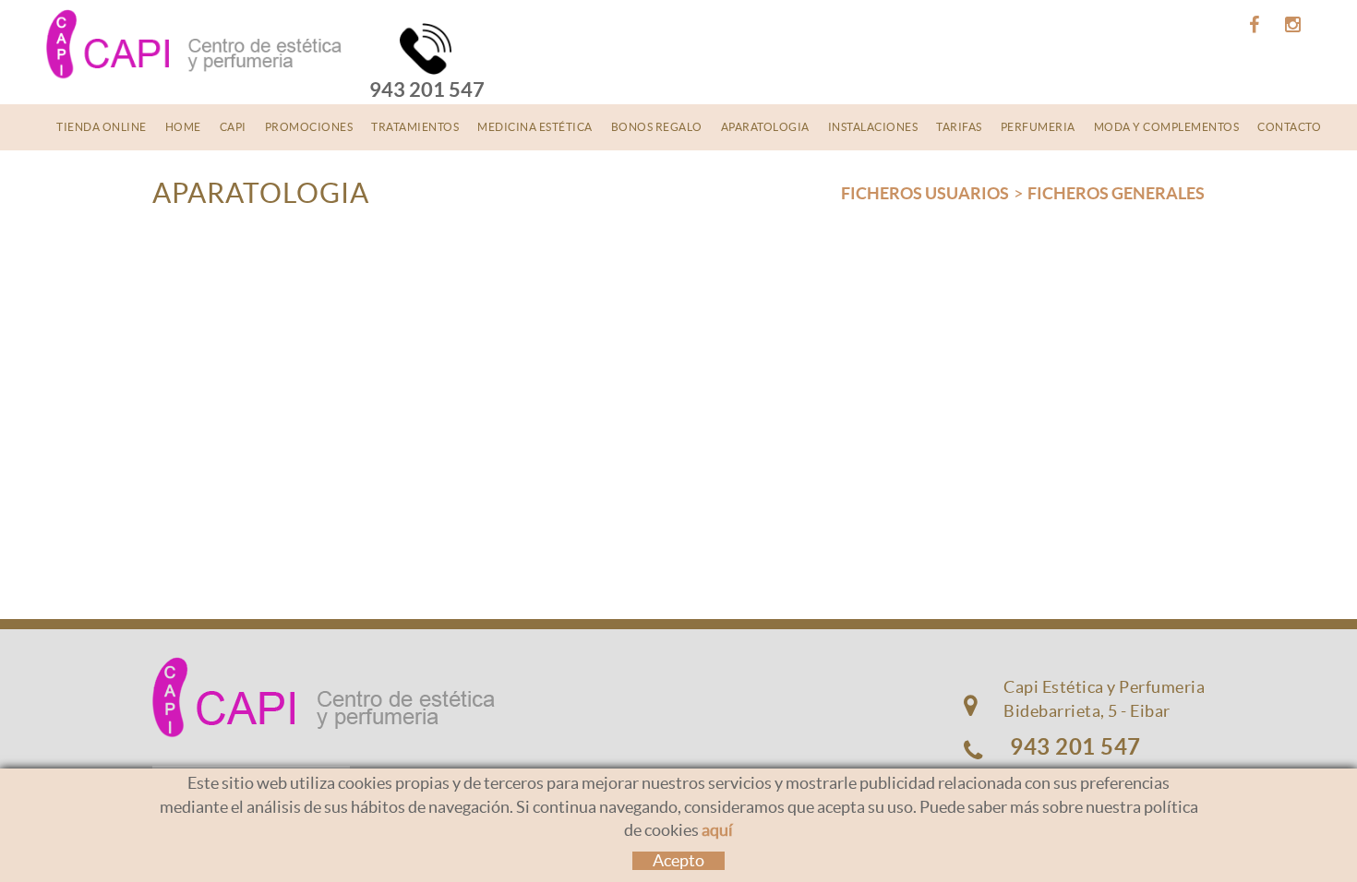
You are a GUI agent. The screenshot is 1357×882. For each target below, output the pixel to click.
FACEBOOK (1251, 25)
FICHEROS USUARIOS (925, 193)
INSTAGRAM (1291, 25)
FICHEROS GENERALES (1116, 193)
